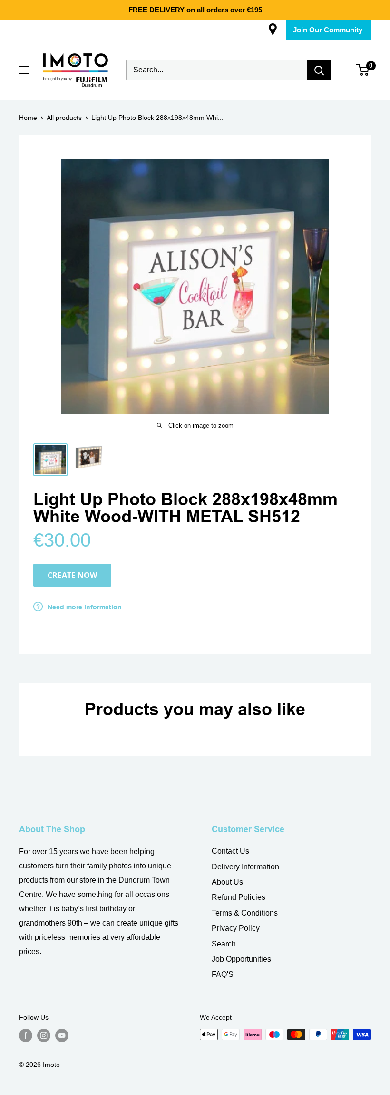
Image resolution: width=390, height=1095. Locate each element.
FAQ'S (223, 974)
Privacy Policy (236, 928)
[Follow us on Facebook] (25, 1035)
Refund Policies (238, 897)
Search (224, 944)
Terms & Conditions (245, 913)
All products (64, 117)
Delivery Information (245, 867)
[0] (363, 70)
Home (28, 117)
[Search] (319, 70)
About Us (227, 882)
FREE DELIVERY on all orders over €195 (195, 10)
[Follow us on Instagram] (43, 1035)
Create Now (72, 575)
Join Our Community (327, 30)
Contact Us (230, 851)
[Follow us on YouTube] (61, 1035)
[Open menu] (24, 70)
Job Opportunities (241, 959)
